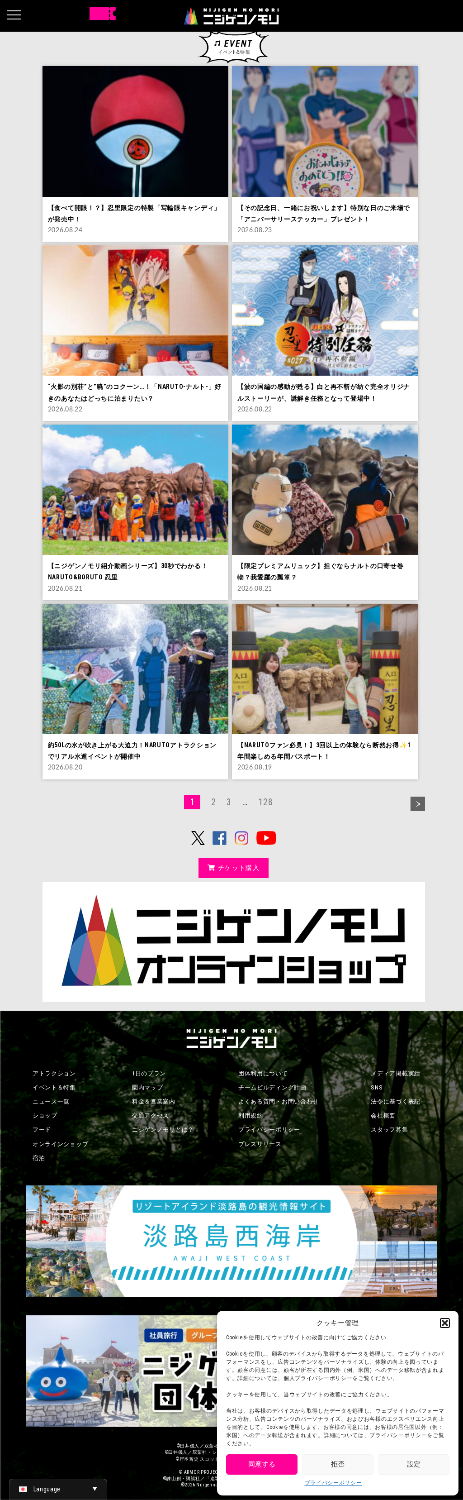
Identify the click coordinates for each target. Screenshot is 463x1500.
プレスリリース (260, 1144)
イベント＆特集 (54, 1087)
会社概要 (383, 1115)
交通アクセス (150, 1115)
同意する (261, 1464)
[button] (444, 1323)
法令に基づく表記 (395, 1101)
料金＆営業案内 (153, 1101)
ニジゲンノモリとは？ (163, 1129)
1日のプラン (149, 1073)
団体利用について (263, 1073)
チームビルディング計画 (272, 1087)
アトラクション (54, 1073)
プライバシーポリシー (333, 1483)
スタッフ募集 (389, 1129)
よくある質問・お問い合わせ (278, 1101)
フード (42, 1129)
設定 (413, 1464)
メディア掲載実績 (395, 1073)
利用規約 (250, 1115)
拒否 (338, 1464)
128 (265, 802)
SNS (377, 1087)
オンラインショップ (60, 1144)
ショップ (45, 1115)
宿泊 (39, 1158)
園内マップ (147, 1087)
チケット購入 (239, 867)
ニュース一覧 (51, 1101)
